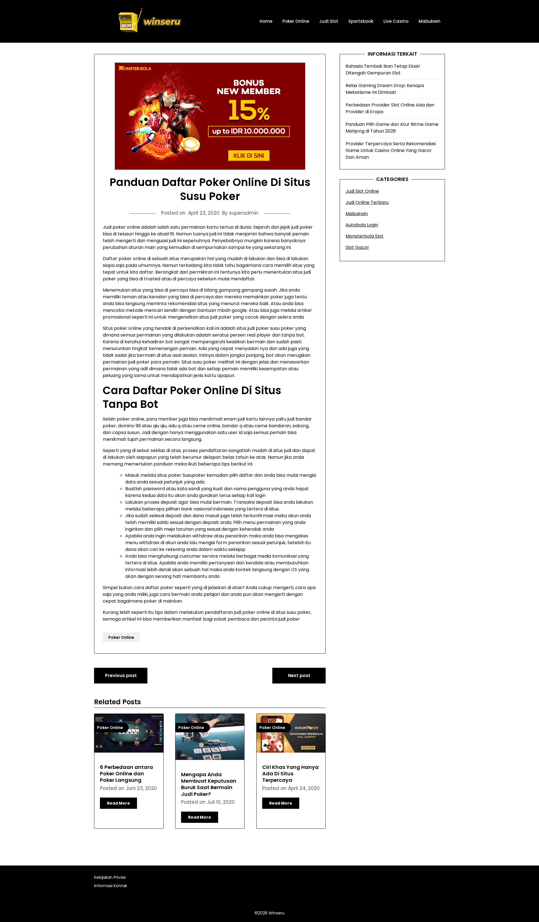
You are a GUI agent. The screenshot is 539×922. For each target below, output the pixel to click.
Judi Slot (328, 21)
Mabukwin (429, 21)
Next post (299, 675)
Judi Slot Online (362, 191)
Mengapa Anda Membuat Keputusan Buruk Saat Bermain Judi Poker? (208, 784)
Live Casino (395, 21)
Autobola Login (362, 225)
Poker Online (295, 21)
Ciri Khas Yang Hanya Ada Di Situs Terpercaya (290, 774)
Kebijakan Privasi (110, 877)
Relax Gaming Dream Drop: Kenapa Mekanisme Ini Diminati (385, 89)
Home (266, 21)
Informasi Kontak (110, 886)
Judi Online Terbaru (367, 202)
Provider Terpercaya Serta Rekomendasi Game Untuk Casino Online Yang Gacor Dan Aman (391, 150)
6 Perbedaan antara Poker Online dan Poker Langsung (126, 774)
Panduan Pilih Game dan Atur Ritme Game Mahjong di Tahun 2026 (392, 127)
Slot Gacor (357, 247)
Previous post (121, 675)
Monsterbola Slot (364, 236)
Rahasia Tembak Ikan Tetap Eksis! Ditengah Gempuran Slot (383, 69)
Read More (118, 803)
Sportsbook (360, 21)
